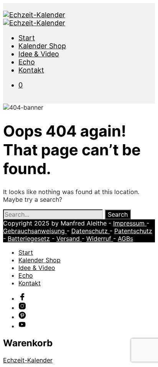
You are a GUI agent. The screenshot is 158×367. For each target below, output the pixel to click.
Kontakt (31, 70)
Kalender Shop (42, 46)
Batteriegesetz (29, 238)
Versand (69, 238)
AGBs (125, 238)
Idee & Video (38, 54)
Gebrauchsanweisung (35, 231)
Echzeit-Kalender (28, 360)
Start (26, 38)
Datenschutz (90, 231)
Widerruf (99, 238)
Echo (26, 62)
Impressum (129, 223)
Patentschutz (133, 231)
